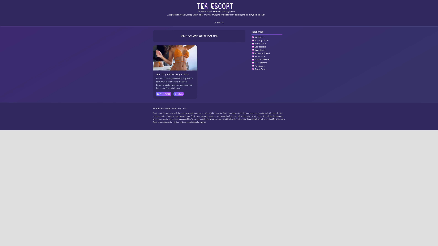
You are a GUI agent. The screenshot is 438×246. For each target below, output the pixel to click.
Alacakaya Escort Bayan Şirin (172, 74)
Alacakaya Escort (262, 40)
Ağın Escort (260, 37)
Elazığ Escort (260, 50)
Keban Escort (260, 56)
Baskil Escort (260, 47)
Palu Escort (260, 66)
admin (180, 94)
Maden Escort (261, 63)
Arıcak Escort (260, 43)
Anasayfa (219, 22)
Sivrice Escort (260, 69)
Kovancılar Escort (262, 59)
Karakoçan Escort (262, 53)
